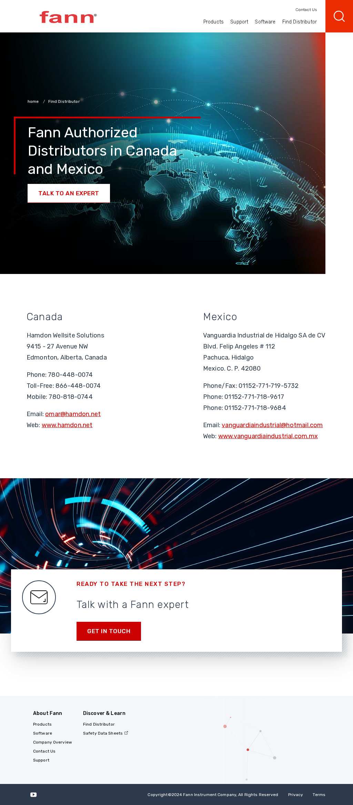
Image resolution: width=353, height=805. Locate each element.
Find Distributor (299, 22)
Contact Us (306, 9)
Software (265, 22)
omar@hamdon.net (73, 414)
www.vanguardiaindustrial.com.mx (268, 436)
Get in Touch (108, 631)
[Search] (339, 16)
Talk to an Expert (68, 193)
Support (239, 22)
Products (213, 22)
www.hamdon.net (67, 425)
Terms (319, 794)
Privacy (295, 794)
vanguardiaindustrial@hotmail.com (272, 425)
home (34, 101)
